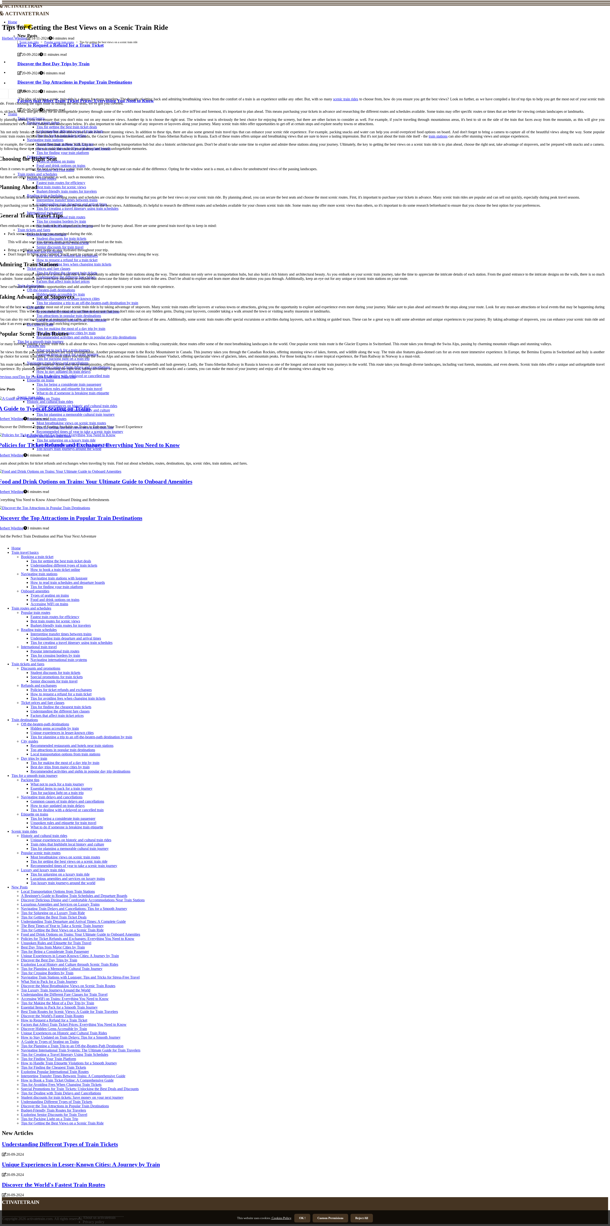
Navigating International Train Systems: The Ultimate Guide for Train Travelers (80, 1050)
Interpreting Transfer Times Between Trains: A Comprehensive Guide (73, 1076)
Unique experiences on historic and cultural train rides (70, 840)
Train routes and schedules (31, 608)
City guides (29, 741)
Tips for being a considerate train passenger (62, 818)
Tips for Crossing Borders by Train (47, 973)
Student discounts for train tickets (55, 673)
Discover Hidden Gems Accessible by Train (54, 1029)
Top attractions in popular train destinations (62, 750)
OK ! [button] (302, 1218)
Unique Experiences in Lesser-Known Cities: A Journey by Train (70, 956)
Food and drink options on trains (54, 600)
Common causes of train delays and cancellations (67, 801)
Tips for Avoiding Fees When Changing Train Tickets (61, 1084)
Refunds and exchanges (39, 685)
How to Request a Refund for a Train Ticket (54, 1020)
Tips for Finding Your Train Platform (48, 1059)
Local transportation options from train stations (65, 754)
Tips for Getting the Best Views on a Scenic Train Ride (62, 930)
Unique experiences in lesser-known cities (62, 733)
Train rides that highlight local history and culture (67, 844)
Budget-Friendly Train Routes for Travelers (53, 1110)
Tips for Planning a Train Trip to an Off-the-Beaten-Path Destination (72, 1046)
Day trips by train (34, 758)
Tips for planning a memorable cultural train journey (69, 848)
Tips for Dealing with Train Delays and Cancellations (61, 1093)
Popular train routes (35, 612)
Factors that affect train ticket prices (57, 715)
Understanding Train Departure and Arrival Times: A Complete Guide (73, 921)
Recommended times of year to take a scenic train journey (73, 866)
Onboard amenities (35, 591)
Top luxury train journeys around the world (62, 883)
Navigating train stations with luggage (58, 578)
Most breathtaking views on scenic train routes (65, 857)
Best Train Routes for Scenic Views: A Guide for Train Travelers (69, 1012)
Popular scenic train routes (59, 42)
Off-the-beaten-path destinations (45, 724)
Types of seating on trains (49, 595)
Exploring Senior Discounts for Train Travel (54, 1115)
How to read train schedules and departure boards (67, 582)
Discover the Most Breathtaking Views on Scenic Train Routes (68, 986)
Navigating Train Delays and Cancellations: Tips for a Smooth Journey (74, 909)
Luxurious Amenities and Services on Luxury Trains (60, 904)
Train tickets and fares (27, 664)
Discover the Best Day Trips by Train (49, 960)
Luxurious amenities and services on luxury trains (67, 879)
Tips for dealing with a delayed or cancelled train (67, 810)
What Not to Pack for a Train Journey (49, 982)
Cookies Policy (281, 1218)
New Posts (19, 887)
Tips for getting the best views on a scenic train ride (68, 861)
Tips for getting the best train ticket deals (60, 561)
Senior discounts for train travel (53, 681)
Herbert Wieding (14, 38)
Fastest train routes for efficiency (54, 617)
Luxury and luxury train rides (43, 870)
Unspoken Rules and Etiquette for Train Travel (56, 943)
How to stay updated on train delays (57, 806)
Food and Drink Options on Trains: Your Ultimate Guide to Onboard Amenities (80, 934)
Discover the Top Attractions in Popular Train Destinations (65, 1106)
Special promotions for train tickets (56, 677)
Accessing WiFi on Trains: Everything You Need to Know (65, 999)
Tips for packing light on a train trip (57, 793)
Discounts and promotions (40, 668)
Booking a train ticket (37, 557)
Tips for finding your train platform (56, 587)
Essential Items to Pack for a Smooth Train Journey (59, 1007)
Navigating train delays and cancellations (51, 797)
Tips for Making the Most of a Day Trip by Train (57, 1003)
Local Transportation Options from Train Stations (58, 891)
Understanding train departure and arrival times (65, 638)
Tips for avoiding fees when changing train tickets (67, 698)
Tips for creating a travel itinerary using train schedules (71, 643)
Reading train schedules (39, 630)
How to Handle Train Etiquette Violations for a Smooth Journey (69, 1063)
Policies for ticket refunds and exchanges (61, 690)
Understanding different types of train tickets (63, 565)
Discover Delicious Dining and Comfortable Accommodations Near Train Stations (83, 900)
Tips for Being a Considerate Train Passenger (55, 951)
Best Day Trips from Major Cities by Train (53, 947)
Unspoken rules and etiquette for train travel (63, 823)
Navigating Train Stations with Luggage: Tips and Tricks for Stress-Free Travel (80, 977)
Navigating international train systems (58, 660)
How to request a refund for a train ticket (61, 694)
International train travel (39, 647)
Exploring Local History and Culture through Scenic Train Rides (69, 964)
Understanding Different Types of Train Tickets (56, 1102)
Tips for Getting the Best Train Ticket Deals (53, 917)
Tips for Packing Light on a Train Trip (49, 1119)
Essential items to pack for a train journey (61, 788)
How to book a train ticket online (55, 570)
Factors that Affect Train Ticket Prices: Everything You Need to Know (74, 1024)
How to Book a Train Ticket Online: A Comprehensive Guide (67, 1080)
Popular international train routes (54, 651)
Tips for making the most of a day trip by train (64, 763)
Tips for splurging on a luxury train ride (60, 874)
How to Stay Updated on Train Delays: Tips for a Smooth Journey (71, 1037)
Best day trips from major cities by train (60, 767)
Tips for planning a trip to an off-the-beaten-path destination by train (81, 737)
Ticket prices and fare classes (42, 703)
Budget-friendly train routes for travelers (60, 625)
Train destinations (24, 720)
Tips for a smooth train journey (34, 776)
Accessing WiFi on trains (49, 604)
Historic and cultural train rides (44, 836)
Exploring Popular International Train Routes (55, 1072)
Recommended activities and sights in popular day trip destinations (80, 771)
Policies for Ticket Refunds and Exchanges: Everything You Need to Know (77, 939)
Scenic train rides (29, 42)
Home (12, 22)
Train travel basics (25, 552)
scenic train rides (345, 99)
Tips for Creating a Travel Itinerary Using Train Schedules (64, 1054)
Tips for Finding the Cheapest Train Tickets (53, 1067)
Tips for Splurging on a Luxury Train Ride (53, 913)
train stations (438, 136)
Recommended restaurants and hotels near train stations (71, 746)
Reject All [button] (361, 1218)
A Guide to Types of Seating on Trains (50, 1042)
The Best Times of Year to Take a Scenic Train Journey (62, 926)
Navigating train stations (39, 574)
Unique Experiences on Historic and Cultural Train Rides (64, 1033)
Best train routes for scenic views (55, 621)
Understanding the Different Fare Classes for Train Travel (64, 994)
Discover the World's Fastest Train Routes (52, 1016)
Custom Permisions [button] (330, 1218)
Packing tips (30, 780)
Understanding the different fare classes (60, 711)
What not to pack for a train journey (57, 784)
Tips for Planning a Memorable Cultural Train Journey (61, 969)
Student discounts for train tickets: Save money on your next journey (72, 1097)
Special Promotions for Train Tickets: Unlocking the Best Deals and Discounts (80, 1089)
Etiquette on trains (34, 814)
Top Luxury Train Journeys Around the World (55, 990)
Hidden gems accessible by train (54, 728)
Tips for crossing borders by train (55, 655)
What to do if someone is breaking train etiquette (66, 827)
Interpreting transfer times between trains (61, 634)
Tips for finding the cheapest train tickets (60, 707)
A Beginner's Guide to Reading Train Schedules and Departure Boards (74, 896)
